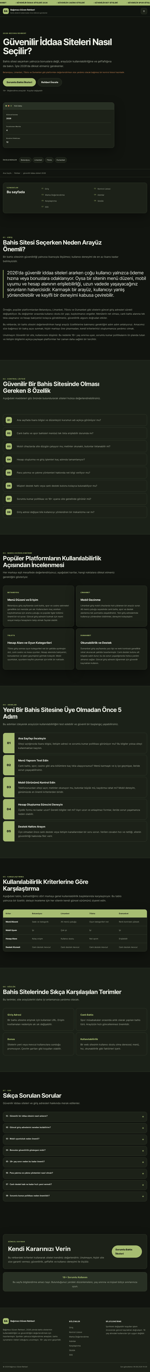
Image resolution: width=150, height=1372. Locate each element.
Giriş (45, 188)
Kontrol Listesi (102, 188)
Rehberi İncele (49, 82)
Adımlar (99, 195)
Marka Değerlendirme (53, 195)
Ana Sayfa (7, 173)
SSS (45, 207)
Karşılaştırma (49, 201)
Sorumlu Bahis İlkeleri (19, 82)
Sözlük (99, 201)
